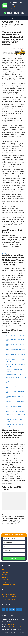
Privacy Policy (6, 582)
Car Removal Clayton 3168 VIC (14, 374)
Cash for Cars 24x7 (16, 632)
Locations (5, 577)
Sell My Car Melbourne (9, 599)
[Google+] (20, 609)
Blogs (4, 569)
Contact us (5, 579)
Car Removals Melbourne (9, 596)
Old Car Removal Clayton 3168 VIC (16, 377)
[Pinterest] (13, 609)
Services (4, 574)
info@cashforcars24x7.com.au (16, 627)
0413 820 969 (16, 13)
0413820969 (11, 624)
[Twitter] (7, 609)
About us (5, 572)
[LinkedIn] (10, 609)
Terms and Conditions (8, 584)
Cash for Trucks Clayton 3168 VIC (15, 411)
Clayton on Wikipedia (6, 527)
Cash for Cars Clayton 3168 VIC (15, 336)
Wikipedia (4, 253)
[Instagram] (17, 609)
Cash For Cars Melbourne (9, 594)
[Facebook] (3, 609)
